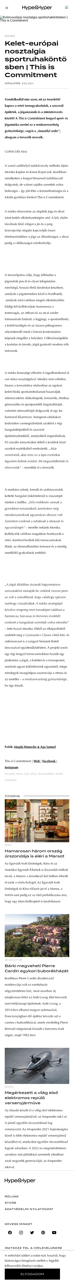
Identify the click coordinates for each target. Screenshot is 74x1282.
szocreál (11, 780)
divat (19, 774)
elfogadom (32, 1274)
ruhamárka (46, 774)
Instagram (11, 767)
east (27, 774)
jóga (34, 774)
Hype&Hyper (12, 83)
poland (10, 36)
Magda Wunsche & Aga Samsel (35, 747)
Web (37, 761)
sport (59, 774)
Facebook (49, 761)
